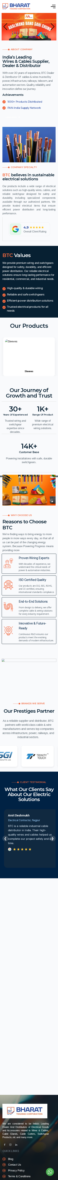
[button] (5, 26)
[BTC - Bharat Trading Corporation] (16, 6)
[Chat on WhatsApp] (50, 1172)
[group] (29, 356)
